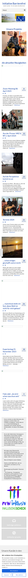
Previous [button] (3, 44)
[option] (14, 43)
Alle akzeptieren (14, 570)
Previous (3, 18)
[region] (14, 565)
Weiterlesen (17, 105)
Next (24, 18)
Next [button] (25, 44)
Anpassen (6, 575)
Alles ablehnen (19, 575)
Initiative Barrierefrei (14, 3)
